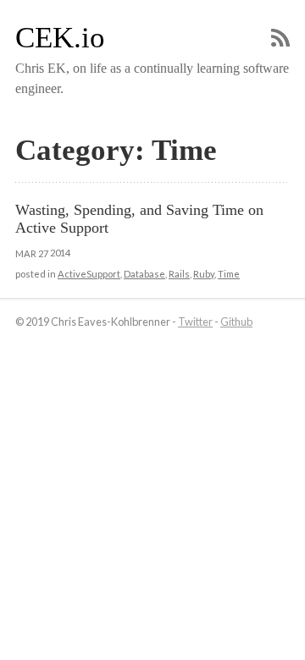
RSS (280, 38)
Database (144, 273)
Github (236, 321)
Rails (179, 273)
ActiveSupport (89, 273)
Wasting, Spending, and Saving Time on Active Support (141, 218)
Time (229, 273)
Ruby (203, 273)
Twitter (195, 321)
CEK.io (60, 37)
